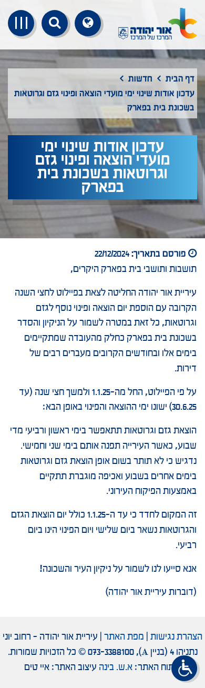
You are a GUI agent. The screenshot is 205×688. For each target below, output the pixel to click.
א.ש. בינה (115, 667)
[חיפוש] (55, 23)
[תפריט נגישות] (185, 669)
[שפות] (88, 23)
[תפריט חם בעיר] (21, 23)
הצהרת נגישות (176, 637)
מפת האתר (124, 637)
